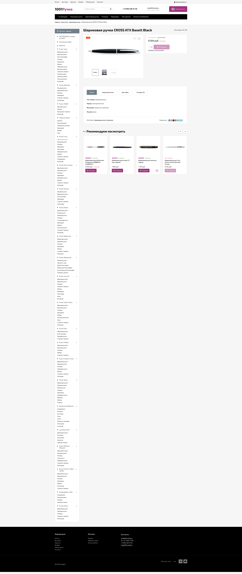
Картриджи (60, 128)
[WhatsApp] (177, 120)
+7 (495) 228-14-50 (130, 9)
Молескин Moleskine (141, 17)
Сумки (59, 419)
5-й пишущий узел (62, 220)
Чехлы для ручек (62, 79)
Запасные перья (61, 74)
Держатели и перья (63, 265)
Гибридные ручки (62, 66)
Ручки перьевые (62, 123)
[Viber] (175, 120)
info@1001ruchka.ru (153, 8)
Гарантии (57, 543)
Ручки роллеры (61, 196)
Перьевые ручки (76, 17)
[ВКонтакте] (169, 120)
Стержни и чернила (62, 71)
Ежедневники (61, 159)
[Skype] (180, 120)
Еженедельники (61, 497)
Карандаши (115, 17)
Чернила (59, 120)
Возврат (57, 545)
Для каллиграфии (62, 57)
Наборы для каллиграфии (64, 268)
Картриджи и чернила (63, 111)
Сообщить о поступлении (156, 50)
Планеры (59, 500)
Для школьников (62, 69)
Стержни (59, 402)
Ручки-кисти (60, 458)
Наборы (59, 64)
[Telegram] (182, 120)
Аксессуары (60, 100)
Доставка (58, 540)
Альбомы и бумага (62, 272)
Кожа (58, 296)
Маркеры (60, 397)
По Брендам (63, 17)
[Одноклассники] (171, 120)
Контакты (58, 549)
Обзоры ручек (59, 547)
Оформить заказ (93, 540)
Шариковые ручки (92, 17)
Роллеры (105, 17)
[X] (173, 120)
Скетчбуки (60, 414)
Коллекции (109, 120)
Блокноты (60, 411)
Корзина (90, 538)
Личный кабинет (93, 543)
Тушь (58, 133)
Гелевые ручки (61, 213)
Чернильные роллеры (63, 125)
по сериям (60, 426)
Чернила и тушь (61, 263)
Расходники (126, 17)
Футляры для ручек (63, 317)
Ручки (59, 416)
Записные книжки (62, 76)
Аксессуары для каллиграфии (65, 270)
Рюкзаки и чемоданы (63, 421)
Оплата (57, 538)
